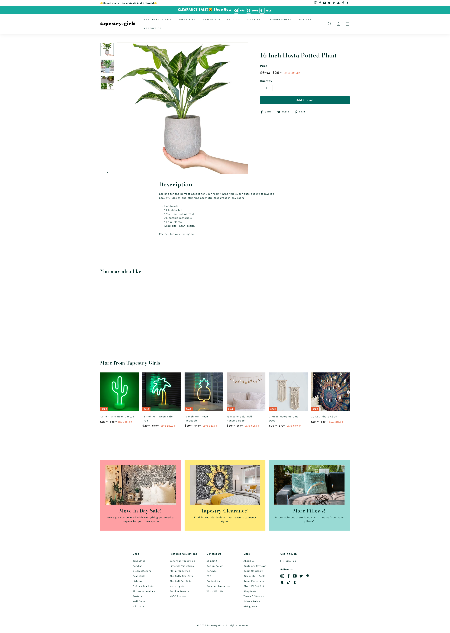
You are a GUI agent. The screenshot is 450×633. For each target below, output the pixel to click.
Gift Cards (139, 606)
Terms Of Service (253, 596)
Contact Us (213, 581)
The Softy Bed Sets (181, 576)
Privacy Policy (251, 601)
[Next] (107, 171)
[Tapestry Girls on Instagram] (282, 576)
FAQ (209, 576)
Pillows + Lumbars (144, 591)
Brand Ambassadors (218, 586)
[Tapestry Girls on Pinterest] (307, 576)
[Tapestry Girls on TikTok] (288, 582)
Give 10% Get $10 (253, 586)
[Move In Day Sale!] (140, 485)
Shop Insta (249, 591)
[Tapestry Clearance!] (225, 485)
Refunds (212, 571)
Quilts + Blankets (143, 586)
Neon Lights (177, 586)
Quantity (266, 81)
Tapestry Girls (143, 362)
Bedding (233, 19)
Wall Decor (139, 601)
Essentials (211, 19)
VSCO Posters (178, 596)
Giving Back (250, 606)
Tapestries (187, 19)
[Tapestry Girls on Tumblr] (295, 582)
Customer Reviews (254, 566)
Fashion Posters (179, 591)
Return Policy (215, 566)
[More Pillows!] (309, 485)
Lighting (254, 19)
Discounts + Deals (254, 576)
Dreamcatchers (280, 19)
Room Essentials (253, 581)
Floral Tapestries (180, 571)
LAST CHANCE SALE (158, 19)
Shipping (212, 561)
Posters (305, 19)
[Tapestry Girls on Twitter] (301, 576)
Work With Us (215, 591)
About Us (249, 561)
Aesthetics (153, 28)
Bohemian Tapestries (182, 561)
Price (263, 65)
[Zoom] (182, 108)
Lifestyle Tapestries (182, 566)
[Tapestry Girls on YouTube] (295, 576)
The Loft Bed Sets (181, 581)
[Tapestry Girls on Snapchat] (282, 582)
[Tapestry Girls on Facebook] (288, 576)
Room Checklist (253, 571)
